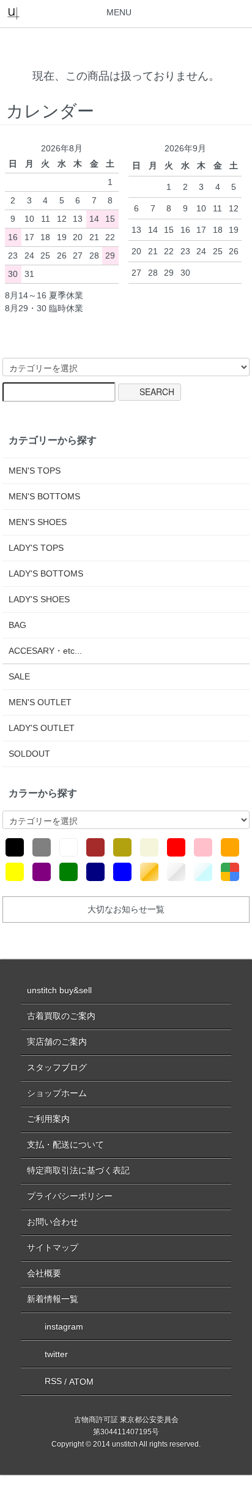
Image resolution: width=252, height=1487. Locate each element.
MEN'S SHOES (38, 522)
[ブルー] (122, 872)
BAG (17, 625)
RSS (53, 1381)
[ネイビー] (95, 872)
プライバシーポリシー (70, 1196)
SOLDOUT (29, 754)
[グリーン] (68, 872)
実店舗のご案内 (57, 1041)
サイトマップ (52, 1247)
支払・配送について (65, 1144)
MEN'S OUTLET (40, 702)
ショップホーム (57, 1093)
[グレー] (41, 847)
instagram (64, 1326)
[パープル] (41, 872)
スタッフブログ (57, 1067)
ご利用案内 (48, 1119)
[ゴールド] (149, 872)
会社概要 (44, 1273)
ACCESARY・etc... (45, 651)
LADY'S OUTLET (42, 728)
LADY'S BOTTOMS (46, 573)
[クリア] (203, 872)
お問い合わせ (52, 1222)
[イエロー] (15, 872)
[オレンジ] (230, 847)
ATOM (81, 1381)
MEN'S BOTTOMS (44, 496)
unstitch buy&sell (59, 990)
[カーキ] (122, 847)
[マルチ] (230, 872)
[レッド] (176, 847)
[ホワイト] (68, 847)
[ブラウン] (95, 847)
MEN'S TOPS (35, 470)
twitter (56, 1353)
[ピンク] (203, 847)
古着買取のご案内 (61, 1016)
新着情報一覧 (52, 1299)
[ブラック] (15, 847)
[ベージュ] (149, 847)
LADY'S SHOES (39, 599)
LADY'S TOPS (36, 548)
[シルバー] (176, 872)
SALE (19, 676)
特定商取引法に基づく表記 (78, 1170)
